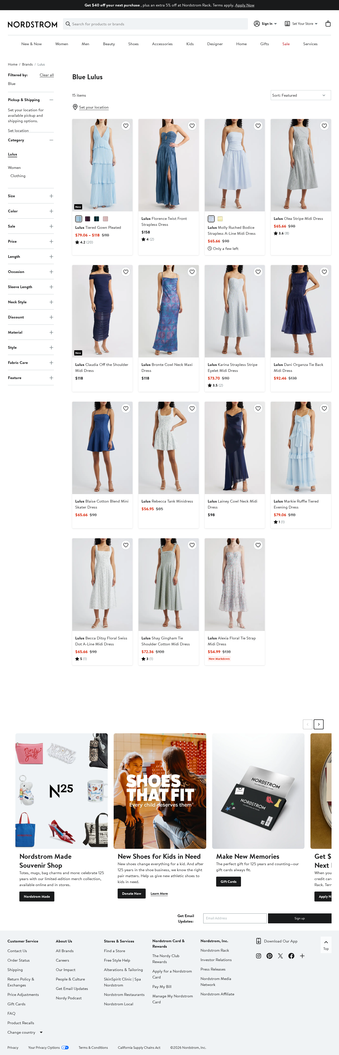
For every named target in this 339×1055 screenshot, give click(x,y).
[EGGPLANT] (87, 218)
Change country (21, 1032)
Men (85, 43)
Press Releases (213, 969)
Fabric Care (18, 362)
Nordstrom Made (37, 896)
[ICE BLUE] (78, 218)
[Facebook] (291, 956)
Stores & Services (119, 941)
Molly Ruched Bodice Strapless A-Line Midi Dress (232, 230)
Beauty (109, 43)
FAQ (11, 1013)
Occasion (16, 271)
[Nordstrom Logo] (32, 24)
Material (15, 332)
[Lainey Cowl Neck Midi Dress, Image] (235, 448)
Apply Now (244, 5)
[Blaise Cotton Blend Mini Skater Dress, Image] (102, 448)
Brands (27, 64)
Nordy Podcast (69, 998)
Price (12, 241)
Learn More (159, 893)
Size (11, 195)
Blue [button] (11, 83)
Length (14, 256)
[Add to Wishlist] (126, 125)
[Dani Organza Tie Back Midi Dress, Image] (301, 311)
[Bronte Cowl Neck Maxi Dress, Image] (168, 311)
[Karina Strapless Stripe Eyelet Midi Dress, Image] (235, 311)
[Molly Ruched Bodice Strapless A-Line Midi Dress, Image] (235, 165)
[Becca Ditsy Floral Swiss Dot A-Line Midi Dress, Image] (102, 584)
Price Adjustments (23, 994)
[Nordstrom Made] (61, 791)
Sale (286, 43)
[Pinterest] (269, 956)
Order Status (18, 960)
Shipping (15, 969)
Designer (215, 43)
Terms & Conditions (93, 1047)
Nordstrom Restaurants (124, 994)
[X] (280, 956)
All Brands (65, 950)
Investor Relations (216, 959)
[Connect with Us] (302, 956)
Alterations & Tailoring (123, 969)
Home (241, 43)
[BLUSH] (105, 218)
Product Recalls (20, 1022)
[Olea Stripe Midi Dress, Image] (301, 165)
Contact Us (17, 950)
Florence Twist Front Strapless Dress (164, 221)
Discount (16, 317)
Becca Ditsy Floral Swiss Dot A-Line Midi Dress (101, 641)
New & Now (31, 43)
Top (326, 948)
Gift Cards (229, 881)
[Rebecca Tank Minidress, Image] (168, 448)
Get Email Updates (72, 988)
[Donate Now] (160, 791)
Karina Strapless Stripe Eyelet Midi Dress (232, 367)
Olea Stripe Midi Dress (298, 218)
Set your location (94, 107)
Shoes (133, 43)
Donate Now (131, 893)
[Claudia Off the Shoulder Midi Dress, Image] (102, 311)
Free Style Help (117, 960)
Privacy (12, 1047)
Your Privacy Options (44, 1047)
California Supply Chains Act (139, 1047)
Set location (18, 130)
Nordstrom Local (118, 1004)
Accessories (162, 43)
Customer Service (22, 941)
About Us (64, 941)
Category (16, 140)
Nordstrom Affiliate (217, 994)
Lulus (12, 154)
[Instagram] (259, 956)
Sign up (300, 918)
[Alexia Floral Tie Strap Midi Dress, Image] (235, 584)
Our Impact (65, 969)
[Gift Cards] (258, 791)
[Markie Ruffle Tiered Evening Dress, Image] (301, 448)
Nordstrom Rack (215, 950)
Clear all (47, 74)
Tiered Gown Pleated (98, 227)
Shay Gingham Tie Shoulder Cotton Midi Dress (165, 641)
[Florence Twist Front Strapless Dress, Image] (168, 165)
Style (12, 347)
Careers (62, 960)
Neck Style (17, 302)
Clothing (18, 176)
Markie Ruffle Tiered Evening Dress (296, 504)
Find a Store (114, 950)
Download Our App (281, 941)
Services (310, 43)
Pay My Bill (161, 986)
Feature (14, 377)
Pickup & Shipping (24, 99)
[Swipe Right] (319, 724)
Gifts (264, 43)
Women (61, 43)
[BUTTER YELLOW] (220, 218)
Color (13, 211)
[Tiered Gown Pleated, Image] (102, 165)
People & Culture (70, 979)
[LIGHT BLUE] (211, 218)
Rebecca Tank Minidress (167, 501)
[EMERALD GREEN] (96, 218)
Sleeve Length (20, 286)
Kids (190, 43)
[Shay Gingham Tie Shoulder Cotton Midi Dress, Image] (168, 584)
